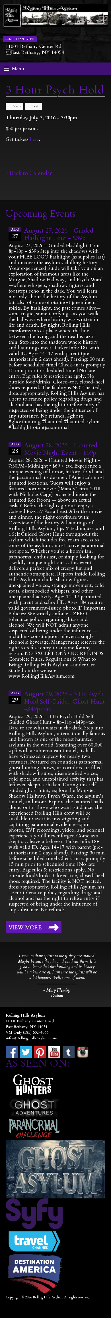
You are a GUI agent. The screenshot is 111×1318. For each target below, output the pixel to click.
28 (15, 448)
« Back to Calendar (29, 173)
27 (15, 233)
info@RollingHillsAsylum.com (31, 1038)
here (34, 139)
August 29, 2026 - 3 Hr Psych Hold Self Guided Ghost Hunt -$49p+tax (64, 702)
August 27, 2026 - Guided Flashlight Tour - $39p (58, 234)
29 (15, 697)
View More (25, 927)
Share (17, 106)
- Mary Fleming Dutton (57, 992)
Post (35, 106)
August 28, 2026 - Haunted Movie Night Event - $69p (60, 449)
